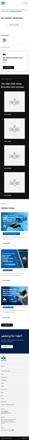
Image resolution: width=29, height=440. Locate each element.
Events (2, 398)
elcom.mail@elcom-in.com (6, 412)
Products (3, 10)
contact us (7, 346)
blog (2, 395)
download (8, 67)
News (2, 392)
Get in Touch (4, 401)
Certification (3, 380)
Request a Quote (14, 24)
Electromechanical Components (14, 10)
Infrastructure (4, 377)
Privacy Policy (4, 389)
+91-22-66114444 (4, 411)
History (2, 383)
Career (2, 386)
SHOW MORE (7, 325)
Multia (27, 438)
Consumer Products (5, 371)
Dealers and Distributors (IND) (7, 404)
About (2, 374)
